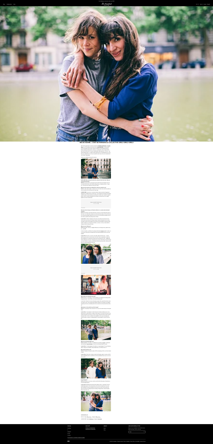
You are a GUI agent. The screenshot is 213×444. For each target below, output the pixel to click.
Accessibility (137, 441)
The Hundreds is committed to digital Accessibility (76, 437)
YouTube (69, 435)
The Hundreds (114, 441)
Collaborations (9, 4)
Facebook (69, 428)
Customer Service (143, 441)
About (105, 428)
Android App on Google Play (90, 429)
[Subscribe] (144, 432)
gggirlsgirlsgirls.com (84, 414)
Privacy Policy (132, 441)
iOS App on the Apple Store (90, 427)
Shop (4, 4)
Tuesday (103, 342)
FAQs (105, 429)
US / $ (197, 4)
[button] (208, 4)
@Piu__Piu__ (89, 416)
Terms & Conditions (126, 441)
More (14, 4)
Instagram (69, 431)
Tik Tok (68, 433)
